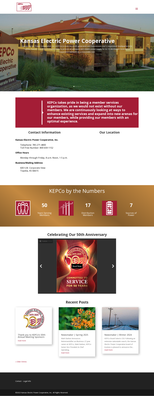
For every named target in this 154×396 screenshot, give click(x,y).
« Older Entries (21, 362)
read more (22, 340)
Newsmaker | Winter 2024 (118, 334)
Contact (18, 381)
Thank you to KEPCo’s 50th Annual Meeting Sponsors (31, 335)
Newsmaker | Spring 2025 (74, 334)
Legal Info (27, 381)
